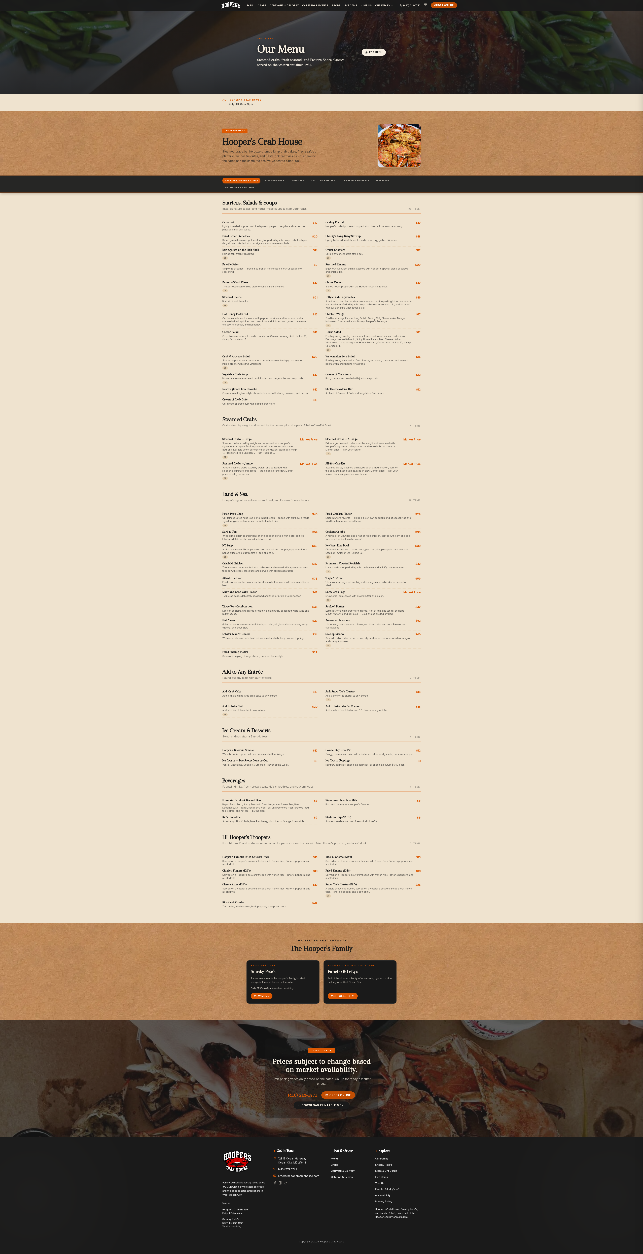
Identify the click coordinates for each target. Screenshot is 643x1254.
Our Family (381, 1158)
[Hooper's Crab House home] (230, 5)
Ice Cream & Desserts (355, 180)
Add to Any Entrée (323, 180)
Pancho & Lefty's (385, 1189)
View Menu (261, 996)
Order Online (444, 5)
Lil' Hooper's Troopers (239, 187)
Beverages (382, 180)
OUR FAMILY (382, 5)
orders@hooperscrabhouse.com (298, 1176)
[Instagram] (280, 1183)
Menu (251, 5)
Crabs (262, 5)
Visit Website (341, 996)
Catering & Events (315, 5)
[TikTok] (285, 1183)
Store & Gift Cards (386, 1170)
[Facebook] (275, 1183)
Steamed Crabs (274, 180)
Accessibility (382, 1195)
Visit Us (366, 5)
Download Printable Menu (323, 1105)
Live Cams (350, 5)
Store (336, 5)
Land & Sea (297, 180)
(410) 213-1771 (302, 1095)
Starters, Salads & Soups (241, 180)
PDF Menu (376, 52)
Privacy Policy (383, 1201)
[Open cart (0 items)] (425, 5)
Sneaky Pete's (383, 1164)
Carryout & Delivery (284, 5)
